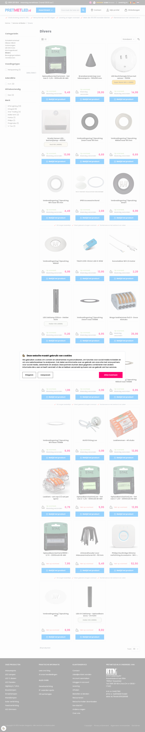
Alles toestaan (111, 375)
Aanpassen (45, 375)
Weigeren (29, 375)
